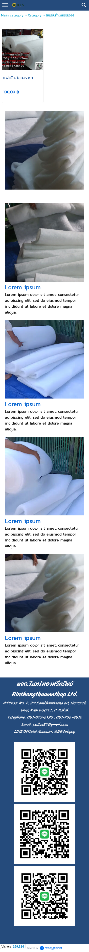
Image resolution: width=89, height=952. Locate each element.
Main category (12, 15)
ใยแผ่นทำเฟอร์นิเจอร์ (60, 15)
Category (35, 15)
